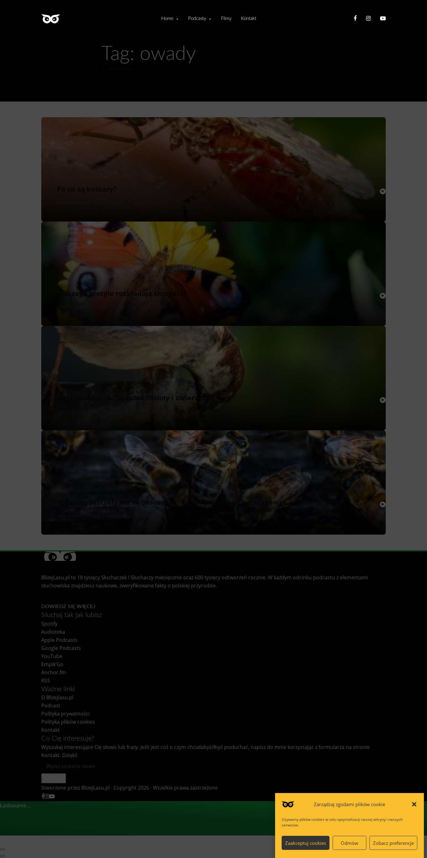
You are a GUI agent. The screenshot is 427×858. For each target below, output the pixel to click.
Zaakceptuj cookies (305, 843)
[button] (414, 804)
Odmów (349, 843)
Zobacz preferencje (393, 843)
